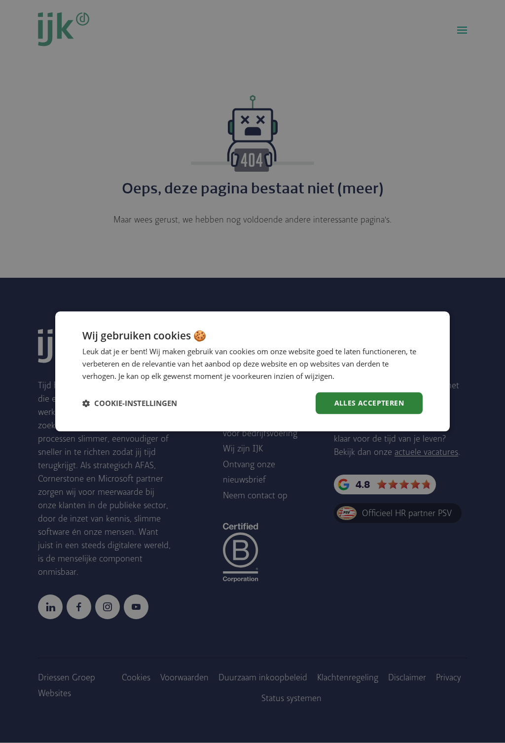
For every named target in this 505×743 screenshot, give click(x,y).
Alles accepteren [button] (369, 403)
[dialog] (252, 371)
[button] (129, 403)
